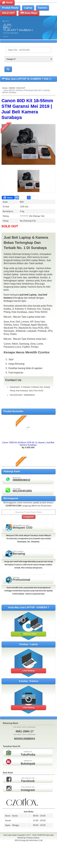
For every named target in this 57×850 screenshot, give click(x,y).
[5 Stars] (28, 216)
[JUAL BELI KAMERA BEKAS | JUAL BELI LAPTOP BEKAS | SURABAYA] (28, 39)
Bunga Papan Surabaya (28, 844)
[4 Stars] (26, 216)
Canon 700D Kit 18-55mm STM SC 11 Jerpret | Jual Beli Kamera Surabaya (28, 443)
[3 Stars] (24, 216)
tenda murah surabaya (29, 847)
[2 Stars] (22, 216)
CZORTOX (41, 835)
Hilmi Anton (33, 840)
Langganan (29, 517)
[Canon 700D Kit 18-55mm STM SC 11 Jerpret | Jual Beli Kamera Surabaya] (28, 439)
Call (41, 840)
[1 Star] (21, 216)
